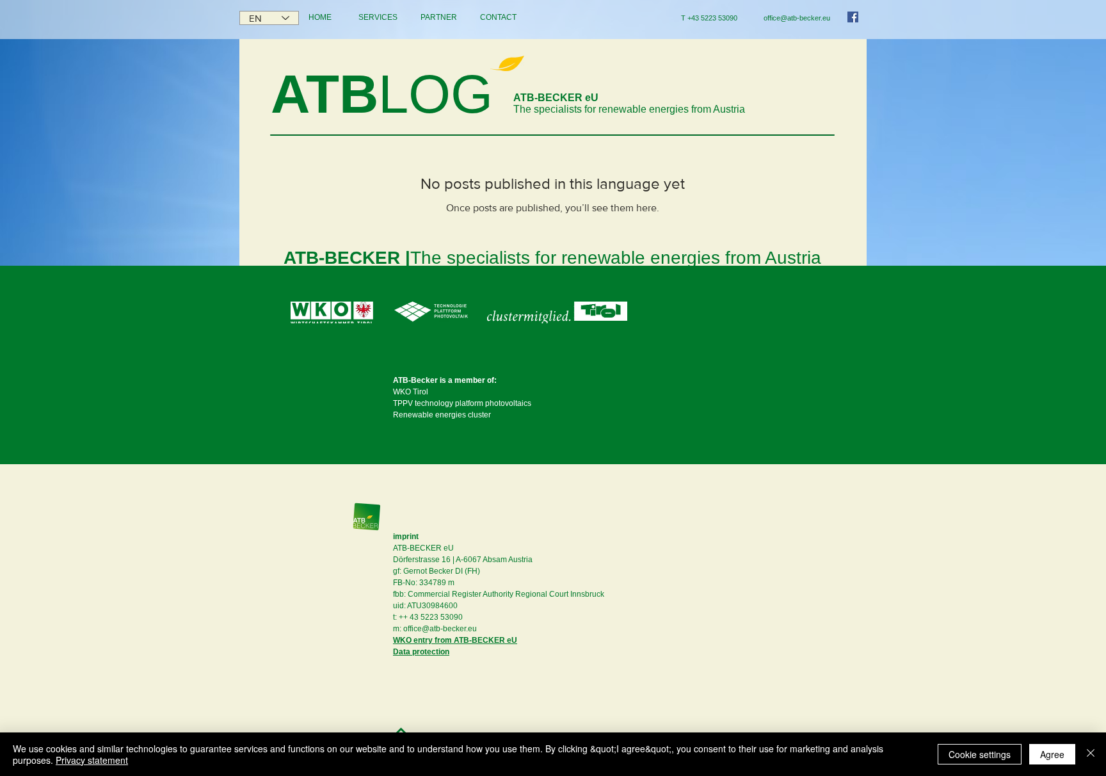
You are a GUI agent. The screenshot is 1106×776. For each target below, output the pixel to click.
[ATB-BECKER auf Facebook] (852, 17)
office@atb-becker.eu (440, 628)
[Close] (1090, 754)
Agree (1052, 754)
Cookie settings (980, 754)
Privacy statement (92, 760)
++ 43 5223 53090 (431, 617)
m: (397, 628)
